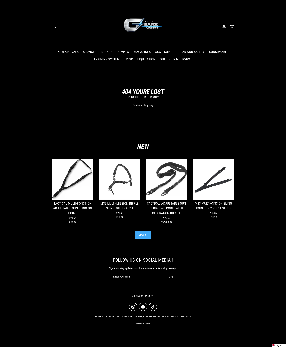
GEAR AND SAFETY (192, 52)
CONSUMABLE (219, 52)
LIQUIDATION (146, 59)
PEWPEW (123, 52)
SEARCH (99, 316)
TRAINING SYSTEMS (107, 59)
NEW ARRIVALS (68, 52)
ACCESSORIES (164, 52)
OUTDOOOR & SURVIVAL (176, 59)
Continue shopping (143, 105)
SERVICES (89, 52)
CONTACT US (112, 316)
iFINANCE (186, 316)
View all (143, 234)
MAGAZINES (142, 52)
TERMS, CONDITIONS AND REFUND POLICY (156, 316)
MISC (129, 59)
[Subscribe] (170, 276)
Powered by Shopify (143, 324)
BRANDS (106, 52)
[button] (279, 345)
